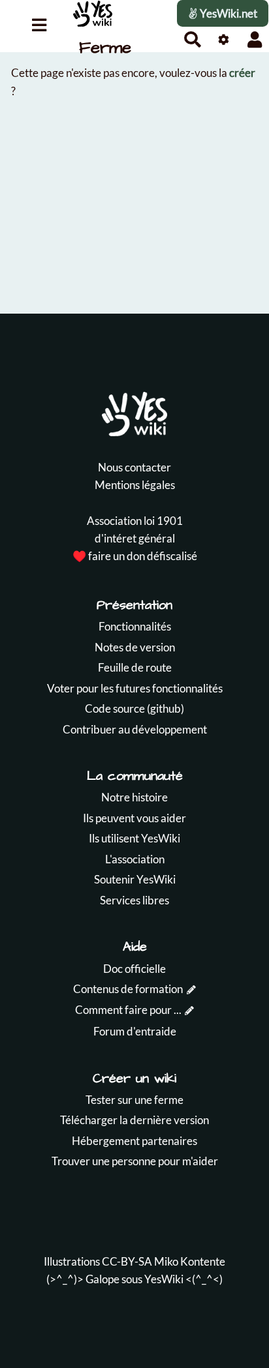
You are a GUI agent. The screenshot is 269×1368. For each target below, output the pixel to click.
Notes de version (135, 647)
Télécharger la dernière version (134, 1120)
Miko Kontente (189, 1261)
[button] (255, 39)
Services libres (134, 900)
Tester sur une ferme (134, 1100)
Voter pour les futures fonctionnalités (135, 688)
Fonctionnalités (135, 626)
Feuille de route (135, 667)
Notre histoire (134, 797)
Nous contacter (134, 467)
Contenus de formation (128, 989)
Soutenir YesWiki (135, 879)
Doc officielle (134, 968)
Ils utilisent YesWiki (134, 838)
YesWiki (163, 1279)
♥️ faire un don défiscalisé (134, 556)
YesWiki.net (227, 13)
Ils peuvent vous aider (134, 818)
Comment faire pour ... (128, 1010)
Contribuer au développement (135, 729)
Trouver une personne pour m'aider (135, 1161)
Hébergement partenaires (134, 1141)
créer (242, 73)
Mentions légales (135, 485)
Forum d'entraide (134, 1031)
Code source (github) (134, 708)
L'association (135, 859)
